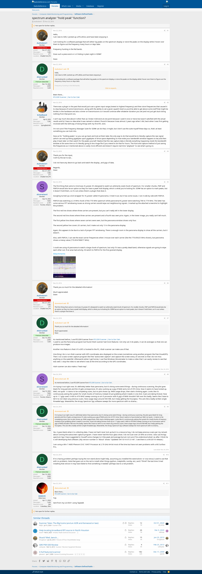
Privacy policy (156, 572)
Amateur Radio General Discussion (64, 533)
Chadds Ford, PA (45, 56)
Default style (38, 572)
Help (164, 572)
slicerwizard (42, 194)
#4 (168, 151)
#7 (168, 318)
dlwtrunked (42, 77)
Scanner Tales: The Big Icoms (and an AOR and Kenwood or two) (68, 523)
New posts (35, 10)
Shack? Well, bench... (49, 537)
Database (90, 6)
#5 (168, 182)
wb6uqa (161, 532)
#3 (168, 103)
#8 (168, 374)
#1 (168, 31)
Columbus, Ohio (45, 506)
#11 (167, 483)
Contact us (133, 572)
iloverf (41, 533)
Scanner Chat (56, 525)
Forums (55, 6)
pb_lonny (161, 525)
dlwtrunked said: (60, 379)
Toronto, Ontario (45, 205)
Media (78, 6)
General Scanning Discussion (63, 554)
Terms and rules (144, 572)
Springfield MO (46, 125)
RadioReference (40, 6)
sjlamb (162, 554)
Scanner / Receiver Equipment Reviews (68, 547)
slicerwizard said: (60, 303)
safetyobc (42, 547)
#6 (168, 283)
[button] (48, 6)
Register (100, 6)
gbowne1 (42, 554)
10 (83, 554)
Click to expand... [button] (111, 88)
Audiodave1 (38, 21)
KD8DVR (42, 496)
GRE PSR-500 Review (48, 544)
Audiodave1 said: (61, 69)
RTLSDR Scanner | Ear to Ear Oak (66, 97)
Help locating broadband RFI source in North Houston (64, 530)
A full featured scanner (50, 552)
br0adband (42, 115)
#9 (168, 407)
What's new (66, 6)
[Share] (164, 30)
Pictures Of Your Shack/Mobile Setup (68, 540)
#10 (167, 455)
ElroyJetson (42, 540)
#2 (168, 64)
